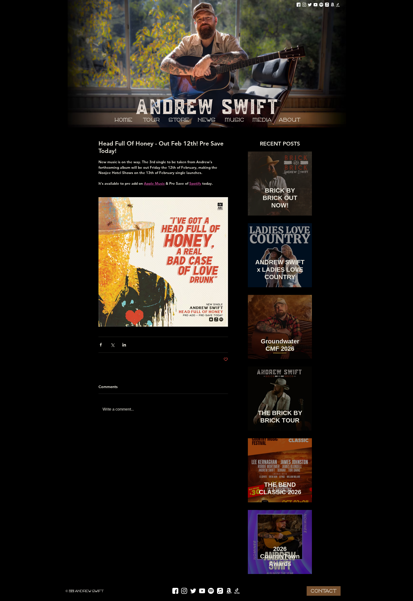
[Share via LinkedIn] (124, 344)
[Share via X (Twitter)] (112, 344)
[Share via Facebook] (100, 344)
